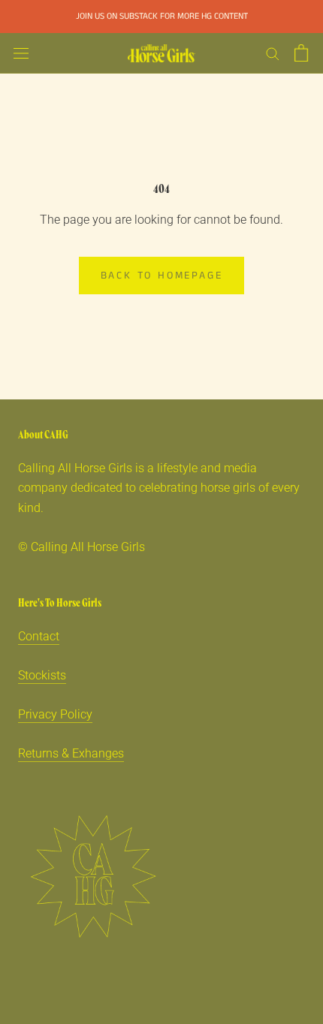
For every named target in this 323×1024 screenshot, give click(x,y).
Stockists (42, 675)
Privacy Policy (55, 714)
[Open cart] (301, 53)
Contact (38, 636)
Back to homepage (162, 275)
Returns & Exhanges (71, 753)
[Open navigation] (21, 53)
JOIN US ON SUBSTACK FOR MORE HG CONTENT (162, 16)
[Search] (272, 53)
